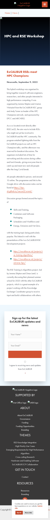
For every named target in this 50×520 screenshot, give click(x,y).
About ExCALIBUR (25, 415)
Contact (25, 476)
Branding (25, 429)
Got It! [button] (19, 513)
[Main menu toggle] (45, 4)
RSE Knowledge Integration (25, 442)
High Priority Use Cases (25, 446)
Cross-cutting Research (25, 457)
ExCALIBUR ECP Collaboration (25, 464)
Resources (25, 490)
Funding (25, 422)
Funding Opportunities (25, 426)
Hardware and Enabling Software (25, 460)
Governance (25, 419)
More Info (28, 513)
